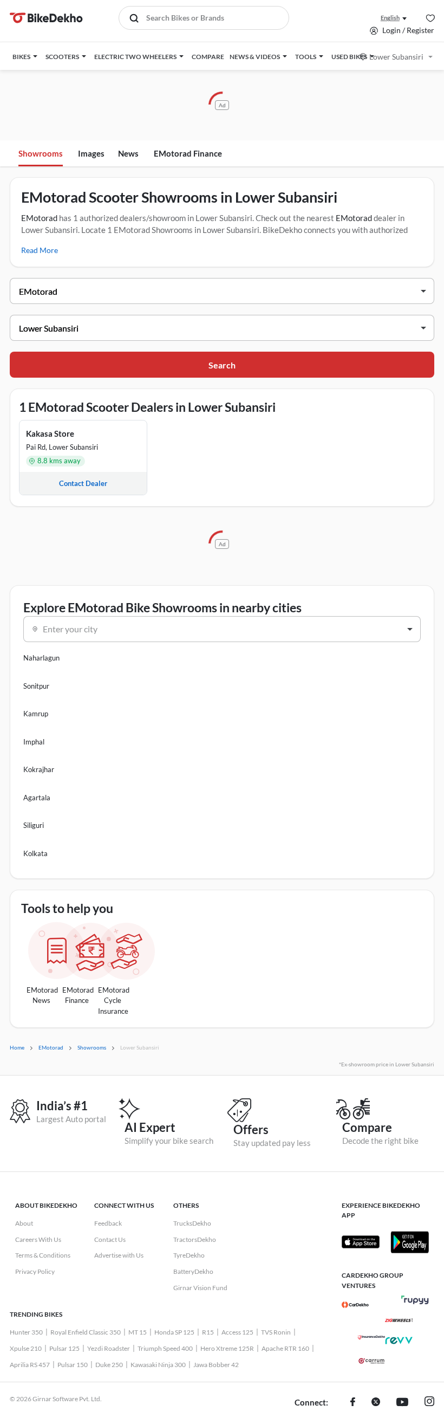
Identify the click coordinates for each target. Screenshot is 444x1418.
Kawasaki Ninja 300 (158, 1365)
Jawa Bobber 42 (216, 1365)
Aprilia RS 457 (30, 1365)
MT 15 (137, 1332)
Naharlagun (41, 657)
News (128, 153)
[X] (375, 1402)
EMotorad (39, 218)
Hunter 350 (26, 1332)
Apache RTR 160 (285, 1348)
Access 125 (237, 1332)
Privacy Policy (35, 1271)
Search (222, 365)
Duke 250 (109, 1365)
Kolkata (35, 853)
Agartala (36, 797)
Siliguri (33, 825)
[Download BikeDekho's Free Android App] (409, 1242)
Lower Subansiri (396, 56)
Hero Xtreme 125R (227, 1348)
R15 (208, 1332)
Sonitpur (36, 686)
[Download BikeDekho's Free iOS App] (361, 1242)
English (390, 17)
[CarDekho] (355, 1304)
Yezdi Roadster (108, 1348)
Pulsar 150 (72, 1365)
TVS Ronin (276, 1332)
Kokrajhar (38, 769)
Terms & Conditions (42, 1255)
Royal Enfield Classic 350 (85, 1332)
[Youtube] (402, 1402)
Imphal (33, 741)
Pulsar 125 (64, 1348)
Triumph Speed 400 (165, 1348)
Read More (39, 250)
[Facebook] (352, 1402)
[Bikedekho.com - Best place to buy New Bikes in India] (46, 17)
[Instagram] (429, 1402)
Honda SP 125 (174, 1332)
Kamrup (35, 713)
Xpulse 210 (26, 1348)
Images (91, 153)
